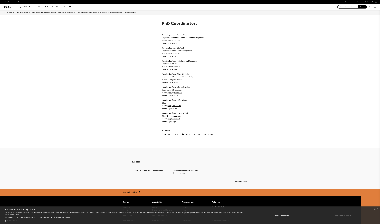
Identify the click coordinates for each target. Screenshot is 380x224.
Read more (15, 214)
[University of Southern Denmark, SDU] (7, 7)
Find (366, 2)
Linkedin (187, 134)
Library (58, 7)
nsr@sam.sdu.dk (174, 67)
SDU (4, 12)
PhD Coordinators (130, 12)
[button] (6, 217)
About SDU (68, 7)
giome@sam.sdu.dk (175, 93)
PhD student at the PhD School (87, 12)
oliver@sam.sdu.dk (175, 80)
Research (32, 7)
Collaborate (49, 7)
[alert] (190, 215)
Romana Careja (182, 35)
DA (373, 2)
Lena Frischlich (182, 113)
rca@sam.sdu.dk (174, 40)
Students (348, 2)
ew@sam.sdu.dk (174, 53)
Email (198, 134)
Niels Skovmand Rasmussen (187, 61)
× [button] (378, 209)
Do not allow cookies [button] (343, 215)
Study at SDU (22, 7)
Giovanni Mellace (183, 87)
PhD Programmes (22, 12)
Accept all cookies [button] (282, 215)
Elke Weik (180, 48)
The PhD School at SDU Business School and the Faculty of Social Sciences (53, 12)
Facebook (167, 134)
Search (362, 7)
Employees (358, 2)
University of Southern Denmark (13, 2)
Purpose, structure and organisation (111, 12)
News (40, 7)
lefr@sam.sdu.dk (174, 119)
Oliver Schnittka (183, 74)
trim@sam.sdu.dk (174, 106)
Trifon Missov (182, 100)
